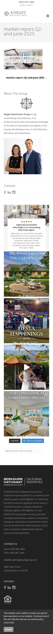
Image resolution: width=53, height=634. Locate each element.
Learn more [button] (9, 622)
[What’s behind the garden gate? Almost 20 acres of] (26, 274)
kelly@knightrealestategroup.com (20, 559)
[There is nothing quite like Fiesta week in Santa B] (26, 320)
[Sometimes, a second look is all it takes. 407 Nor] (26, 413)
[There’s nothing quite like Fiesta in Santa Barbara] (26, 367)
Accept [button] (8, 629)
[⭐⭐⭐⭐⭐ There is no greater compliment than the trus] (26, 227)
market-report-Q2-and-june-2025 (26, 77)
